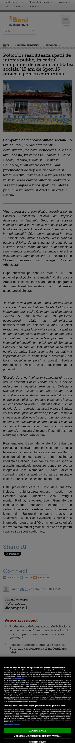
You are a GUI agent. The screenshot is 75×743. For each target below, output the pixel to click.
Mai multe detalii (17, 678)
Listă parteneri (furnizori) (12, 724)
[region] (37, 699)
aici (21, 693)
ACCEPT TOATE (37, 731)
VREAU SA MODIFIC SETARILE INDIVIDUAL (37, 736)
